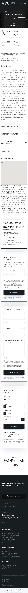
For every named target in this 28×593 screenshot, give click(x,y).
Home (3, 209)
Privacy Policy (19, 287)
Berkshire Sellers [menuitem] (7, 555)
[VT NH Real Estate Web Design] (14, 581)
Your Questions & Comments (11, 338)
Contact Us (6, 244)
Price (5, 404)
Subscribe (14, 293)
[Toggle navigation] (25, 3)
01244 (17, 211)
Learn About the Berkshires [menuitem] (10, 535)
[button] (2, 19)
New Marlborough (8, 211)
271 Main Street (10, 516)
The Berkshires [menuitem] (6, 569)
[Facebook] (2, 523)
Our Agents (12, 244)
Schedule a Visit (19, 309)
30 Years (8, 399)
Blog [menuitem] (3, 543)
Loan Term (7, 396)
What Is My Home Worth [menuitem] (9, 553)
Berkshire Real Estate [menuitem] (8, 539)
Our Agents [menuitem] (5, 567)
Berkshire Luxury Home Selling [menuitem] (11, 557)
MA (14, 209)
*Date (5, 326)
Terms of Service (10, 378)
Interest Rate (8, 417)
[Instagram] (7, 523)
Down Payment (8, 410)
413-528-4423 (10, 237)
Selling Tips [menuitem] (5, 551)
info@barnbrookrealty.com (12, 506)
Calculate (14, 426)
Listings (8, 209)
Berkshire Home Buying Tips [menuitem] (10, 533)
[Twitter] (4, 523)
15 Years (15, 399)
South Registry (21, 209)
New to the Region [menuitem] (7, 537)
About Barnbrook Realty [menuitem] (9, 565)
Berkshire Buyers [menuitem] (7, 541)
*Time (5, 332)
